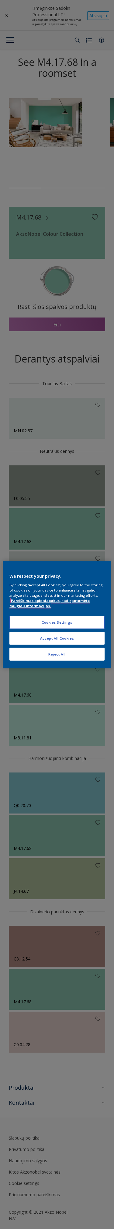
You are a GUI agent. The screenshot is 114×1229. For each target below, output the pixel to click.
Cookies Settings (57, 622)
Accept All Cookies (57, 638)
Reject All (57, 654)
